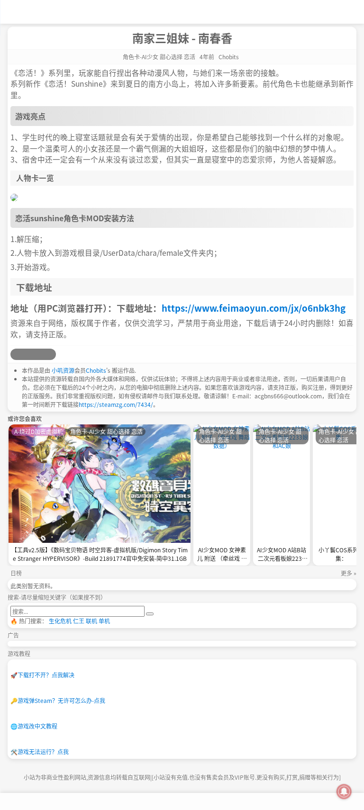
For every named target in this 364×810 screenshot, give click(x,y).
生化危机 (60, 621)
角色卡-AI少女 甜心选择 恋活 (159, 57)
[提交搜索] (150, 613)
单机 (104, 621)
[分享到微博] (16, 354)
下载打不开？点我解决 (42, 675)
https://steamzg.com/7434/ (116, 404)
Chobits (96, 370)
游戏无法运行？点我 (39, 751)
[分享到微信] (39, 354)
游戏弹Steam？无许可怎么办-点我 (57, 700)
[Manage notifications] (344, 791)
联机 (91, 621)
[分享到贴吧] (50, 354)
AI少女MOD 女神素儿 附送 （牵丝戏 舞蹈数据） (222, 555)
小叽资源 (63, 370)
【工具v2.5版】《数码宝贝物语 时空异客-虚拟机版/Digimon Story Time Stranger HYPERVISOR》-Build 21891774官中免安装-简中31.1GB (99, 554)
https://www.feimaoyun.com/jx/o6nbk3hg (254, 307)
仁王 (78, 621)
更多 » (348, 573)
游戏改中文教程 (33, 726)
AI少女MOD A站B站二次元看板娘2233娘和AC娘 (281, 555)
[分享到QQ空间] (27, 354)
